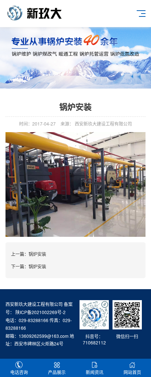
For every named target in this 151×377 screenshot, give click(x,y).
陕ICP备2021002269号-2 (40, 312)
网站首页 (132, 372)
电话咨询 (19, 372)
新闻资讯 (94, 372)
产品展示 (57, 372)
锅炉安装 (37, 254)
